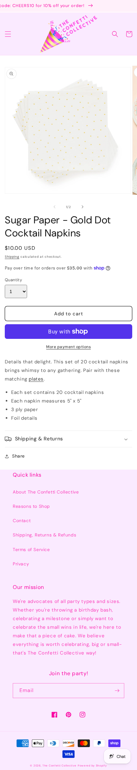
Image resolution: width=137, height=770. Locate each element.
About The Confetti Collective (46, 492)
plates (36, 379)
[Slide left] (54, 207)
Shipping (12, 257)
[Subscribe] (117, 690)
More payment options (68, 346)
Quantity (13, 280)
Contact (22, 520)
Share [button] (18, 456)
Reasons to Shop (31, 506)
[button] (8, 34)
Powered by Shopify (92, 765)
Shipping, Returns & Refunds (44, 535)
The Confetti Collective (59, 765)
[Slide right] (83, 207)
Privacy (21, 564)
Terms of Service (31, 549)
